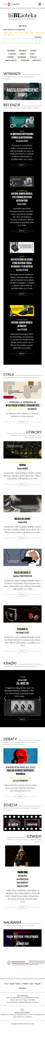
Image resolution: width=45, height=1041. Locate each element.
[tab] (6, 32)
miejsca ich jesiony (22, 518)
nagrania (22, 57)
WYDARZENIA (22, 870)
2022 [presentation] (27, 32)
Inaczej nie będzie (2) (22, 572)
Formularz (22, 988)
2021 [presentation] (32, 32)
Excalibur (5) (22, 629)
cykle (32, 54)
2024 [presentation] (16, 32)
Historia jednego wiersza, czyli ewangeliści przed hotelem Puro (22, 197)
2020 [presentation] (37, 32)
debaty (23, 54)
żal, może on (22, 683)
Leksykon (25, 60)
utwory (12, 54)
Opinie (18, 984)
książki (33, 51)
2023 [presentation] (21, 32)
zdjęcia (33, 57)
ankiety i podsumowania (20, 778)
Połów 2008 (23, 872)
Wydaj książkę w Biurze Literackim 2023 (22, 405)
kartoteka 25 (11, 60)
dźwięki (10, 57)
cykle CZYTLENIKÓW (17, 409)
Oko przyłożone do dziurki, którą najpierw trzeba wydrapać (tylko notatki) (22, 263)
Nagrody (38, 984)
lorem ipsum (32, 824)
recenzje (22, 51)
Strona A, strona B (22, 402)
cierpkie (22, 465)
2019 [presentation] (43, 32)
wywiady (11, 51)
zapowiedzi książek (22, 462)
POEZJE (22, 677)
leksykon (37, 60)
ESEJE (22, 131)
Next (34, 91)
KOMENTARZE (22, 191)
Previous (11, 91)
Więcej (22, 165)
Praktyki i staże (27, 984)
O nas (6, 984)
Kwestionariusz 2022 (20, 767)
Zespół (12, 984)
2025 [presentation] (11, 32)
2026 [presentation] (5, 32)
